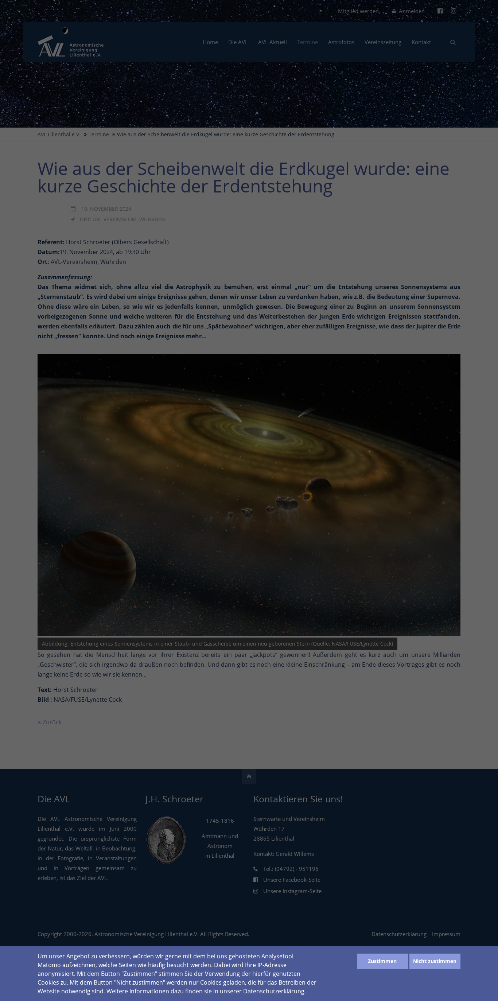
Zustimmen (382, 961)
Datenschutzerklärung (273, 991)
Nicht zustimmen (434, 961)
